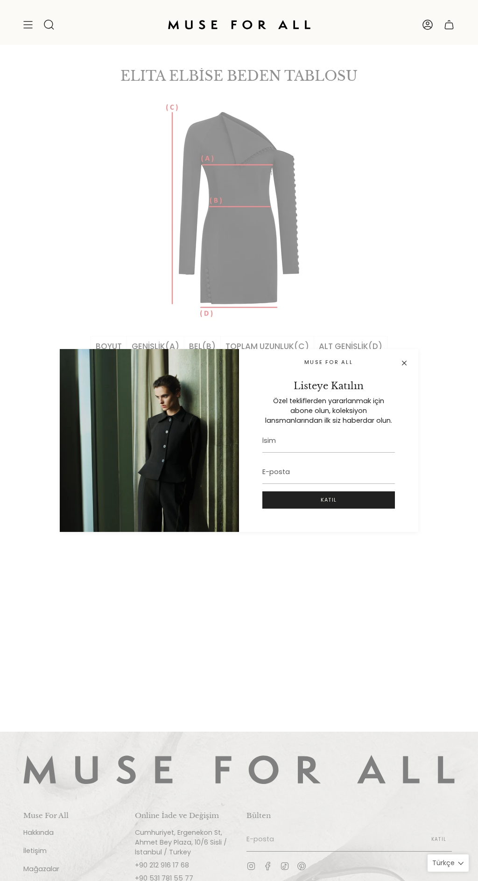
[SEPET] (449, 24)
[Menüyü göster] (28, 24)
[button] (49, 24)
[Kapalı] (404, 363)
